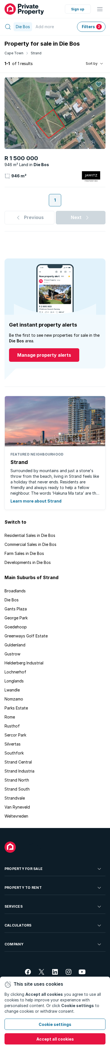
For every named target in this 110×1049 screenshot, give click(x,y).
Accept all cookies (55, 1039)
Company (14, 944)
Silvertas (13, 744)
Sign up (77, 9)
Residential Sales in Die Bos (30, 535)
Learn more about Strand (35, 501)
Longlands (14, 680)
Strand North (17, 780)
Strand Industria (19, 771)
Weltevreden (16, 816)
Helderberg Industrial (24, 662)
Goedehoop (16, 626)
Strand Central (18, 762)
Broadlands (15, 590)
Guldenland (15, 644)
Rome (10, 717)
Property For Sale (24, 869)
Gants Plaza (16, 608)
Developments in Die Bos (28, 562)
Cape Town (14, 53)
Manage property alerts (44, 355)
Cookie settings (55, 1024)
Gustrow (12, 653)
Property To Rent (23, 887)
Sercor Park (15, 735)
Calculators (18, 925)
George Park (16, 617)
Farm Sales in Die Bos (24, 553)
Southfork (14, 753)
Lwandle (12, 690)
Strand (36, 53)
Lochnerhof (15, 671)
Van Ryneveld (17, 807)
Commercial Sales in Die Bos (30, 544)
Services (14, 906)
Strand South (17, 789)
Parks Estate (16, 708)
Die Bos (12, 599)
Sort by (92, 63)
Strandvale (15, 798)
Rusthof (12, 726)
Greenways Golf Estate (26, 635)
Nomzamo (14, 699)
